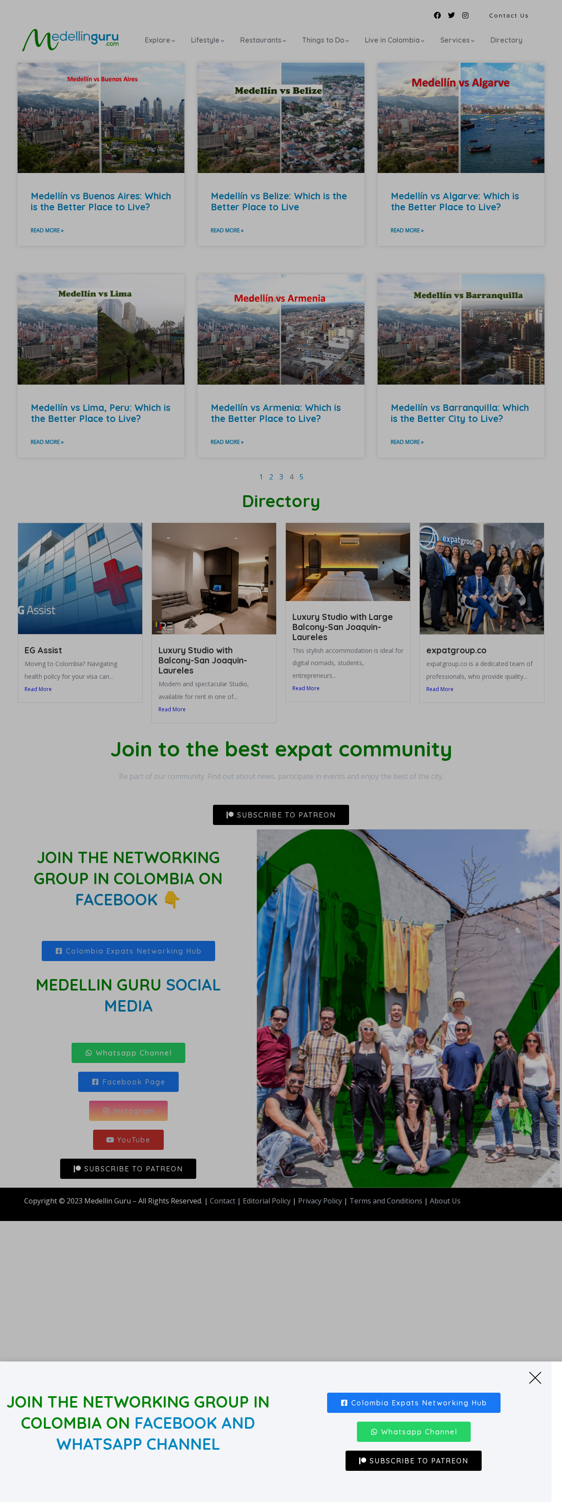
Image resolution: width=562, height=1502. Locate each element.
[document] (281, 751)
